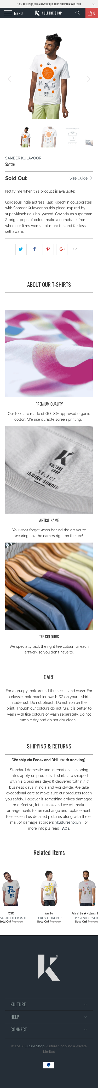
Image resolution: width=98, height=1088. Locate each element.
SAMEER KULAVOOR (23, 158)
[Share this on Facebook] (34, 249)
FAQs (64, 828)
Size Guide (79, 178)
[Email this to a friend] (75, 249)
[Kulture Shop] (49, 13)
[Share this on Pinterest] (48, 249)
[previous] (10, 79)
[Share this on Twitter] (21, 249)
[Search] (79, 13)
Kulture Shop (34, 1046)
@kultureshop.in (67, 822)
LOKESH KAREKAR (49, 918)
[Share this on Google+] (61, 249)
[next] (88, 79)
